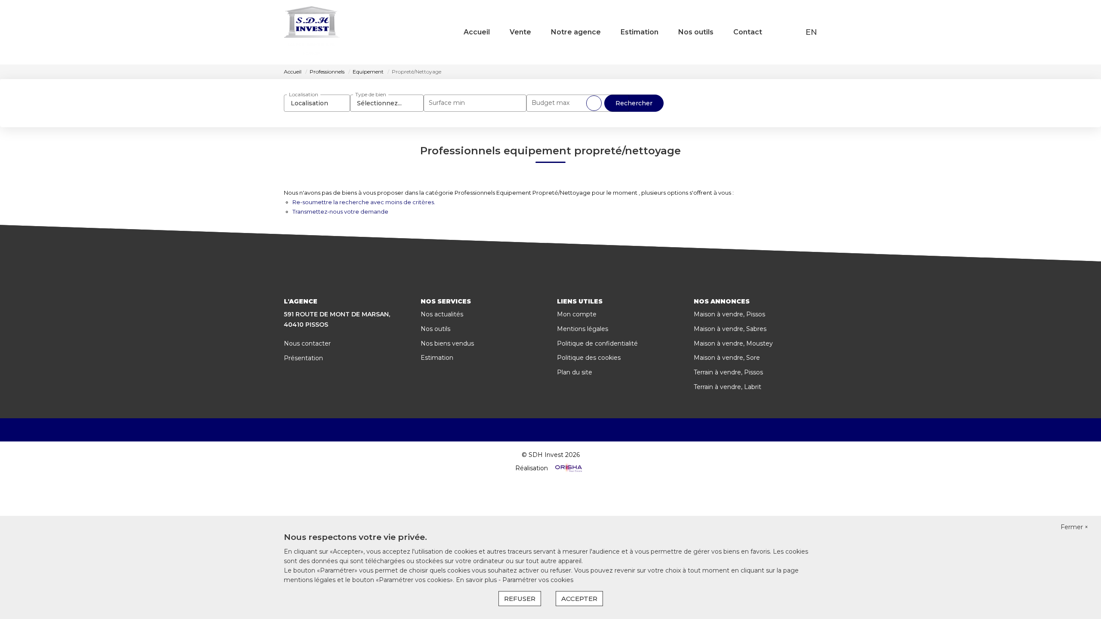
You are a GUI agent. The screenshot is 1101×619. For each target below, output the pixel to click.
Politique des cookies (589, 358)
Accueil (477, 32)
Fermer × (1074, 527)
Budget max (550, 103)
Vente (520, 32)
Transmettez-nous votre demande (340, 211)
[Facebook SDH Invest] (538, 430)
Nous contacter (307, 343)
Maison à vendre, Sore (727, 358)
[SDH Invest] (312, 32)
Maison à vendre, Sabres (730, 329)
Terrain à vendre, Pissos (728, 372)
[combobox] (317, 103)
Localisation (303, 94)
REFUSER (519, 598)
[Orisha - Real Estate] (568, 468)
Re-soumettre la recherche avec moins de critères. (363, 202)
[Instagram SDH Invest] (562, 430)
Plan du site (574, 372)
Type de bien (370, 94)
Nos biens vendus (447, 343)
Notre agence (576, 32)
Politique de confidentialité (597, 343)
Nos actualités (442, 314)
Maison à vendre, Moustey (733, 343)
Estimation (639, 32)
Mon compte (577, 314)
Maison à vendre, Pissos (729, 314)
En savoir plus (477, 580)
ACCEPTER (579, 598)
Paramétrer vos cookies (537, 580)
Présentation (303, 358)
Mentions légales (582, 329)
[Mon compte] (794, 32)
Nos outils (695, 32)
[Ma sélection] (783, 32)
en (811, 32)
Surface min (447, 103)
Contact (747, 32)
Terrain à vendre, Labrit (727, 387)
